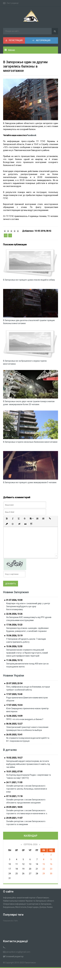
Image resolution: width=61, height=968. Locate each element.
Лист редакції (12, 3)
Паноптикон (30, 962)
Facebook (31, 135)
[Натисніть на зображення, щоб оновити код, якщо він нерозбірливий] (15, 564)
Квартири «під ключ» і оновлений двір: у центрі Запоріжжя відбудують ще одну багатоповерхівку (28, 606)
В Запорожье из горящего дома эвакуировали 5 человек (29, 482)
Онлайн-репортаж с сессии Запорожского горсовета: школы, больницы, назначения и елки (26, 789)
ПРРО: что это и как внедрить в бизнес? (24, 719)
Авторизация (43, 40)
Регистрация (16, 40)
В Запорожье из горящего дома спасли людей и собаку (29, 280)
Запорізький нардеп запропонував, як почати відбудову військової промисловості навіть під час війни (28, 764)
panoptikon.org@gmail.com (18, 952)
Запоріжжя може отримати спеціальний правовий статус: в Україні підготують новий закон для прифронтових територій (27, 653)
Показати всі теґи (10, 921)
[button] (7, 518)
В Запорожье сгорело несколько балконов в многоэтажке (30, 442)
